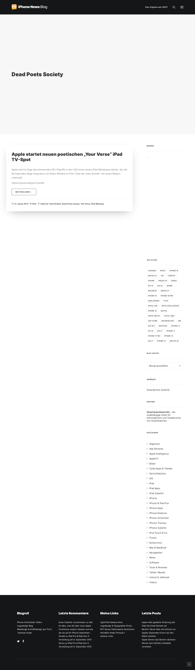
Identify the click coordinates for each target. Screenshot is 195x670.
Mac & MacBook (157, 547)
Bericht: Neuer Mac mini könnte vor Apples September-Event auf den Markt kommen (159, 632)
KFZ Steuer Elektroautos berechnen (117, 629)
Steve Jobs (169, 316)
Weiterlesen (22, 192)
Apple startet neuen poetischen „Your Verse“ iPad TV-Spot (67, 157)
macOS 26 (174, 341)
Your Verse (85, 204)
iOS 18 (150, 331)
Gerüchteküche (157, 473)
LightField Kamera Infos (111, 622)
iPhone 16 (174, 271)
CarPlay (172, 276)
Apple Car (152, 306)
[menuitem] (157, 7)
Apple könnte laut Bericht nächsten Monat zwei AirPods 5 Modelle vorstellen (159, 643)
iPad (34, 204)
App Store (152, 321)
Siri (179, 321)
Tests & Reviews (158, 567)
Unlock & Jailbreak (159, 577)
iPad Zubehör (156, 493)
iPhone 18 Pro (167, 296)
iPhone (151, 281)
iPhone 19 (152, 296)
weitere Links (106, 636)
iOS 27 (159, 331)
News (152, 557)
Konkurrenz (155, 542)
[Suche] (172, 7)
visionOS (152, 271)
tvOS (165, 301)
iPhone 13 (175, 326)
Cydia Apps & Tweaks (160, 468)
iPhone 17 (171, 331)
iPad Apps (154, 488)
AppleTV (153, 458)
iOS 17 (150, 341)
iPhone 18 (152, 311)
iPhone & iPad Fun (159, 503)
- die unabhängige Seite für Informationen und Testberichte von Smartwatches (164, 416)
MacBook (152, 291)
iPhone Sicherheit (159, 517)
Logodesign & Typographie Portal (116, 626)
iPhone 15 (168, 336)
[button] (182, 7)
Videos (153, 582)
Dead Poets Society (71, 204)
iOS (162, 276)
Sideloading (153, 301)
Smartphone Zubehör (158, 389)
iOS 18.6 (151, 326)
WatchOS (163, 326)
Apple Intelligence (170, 306)
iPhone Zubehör (158, 527)
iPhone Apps (156, 508)
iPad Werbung (97, 204)
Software (154, 562)
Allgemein (154, 443)
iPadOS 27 (165, 291)
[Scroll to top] (189, 664)
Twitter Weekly (157, 572)
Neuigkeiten (155, 552)
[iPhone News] (29, 7)
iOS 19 (150, 286)
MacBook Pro (167, 321)
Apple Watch (154, 316)
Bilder (152, 463)
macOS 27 (152, 276)
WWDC (174, 281)
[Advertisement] (165, 204)
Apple (162, 271)
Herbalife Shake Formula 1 (112, 633)
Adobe (169, 286)
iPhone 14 (161, 341)
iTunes (153, 537)
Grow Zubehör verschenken (72, 622)
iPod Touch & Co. (158, 532)
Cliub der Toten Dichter (50, 204)
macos (164, 311)
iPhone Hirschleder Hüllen (29, 622)
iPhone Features (158, 513)
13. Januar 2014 (21, 204)
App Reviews (156, 448)
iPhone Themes (157, 523)
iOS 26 (160, 286)
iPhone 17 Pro (154, 336)
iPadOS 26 (162, 281)
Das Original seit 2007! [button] (156, 7)
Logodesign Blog (25, 626)
